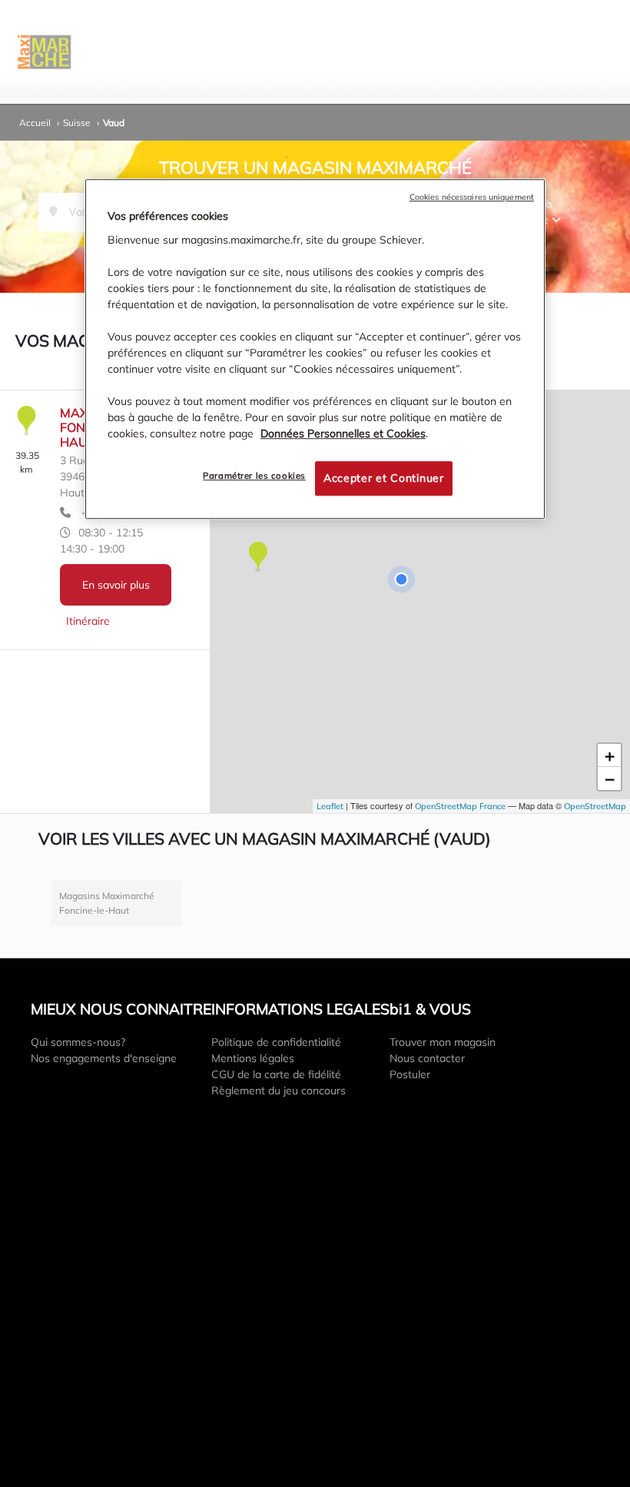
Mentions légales (252, 1058)
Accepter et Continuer (383, 478)
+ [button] (610, 755)
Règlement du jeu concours (278, 1090)
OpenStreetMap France (460, 806)
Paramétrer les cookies (254, 475)
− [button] (610, 778)
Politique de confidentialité (276, 1042)
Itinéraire (88, 621)
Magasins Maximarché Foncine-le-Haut (106, 903)
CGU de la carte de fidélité (276, 1074)
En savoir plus (116, 585)
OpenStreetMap (595, 806)
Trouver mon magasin (443, 1042)
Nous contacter (427, 1058)
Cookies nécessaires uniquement (472, 197)
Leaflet (330, 806)
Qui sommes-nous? (78, 1042)
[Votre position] (401, 579)
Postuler (410, 1074)
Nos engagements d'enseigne (104, 1058)
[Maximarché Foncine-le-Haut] (257, 557)
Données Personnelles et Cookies (343, 433)
